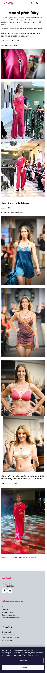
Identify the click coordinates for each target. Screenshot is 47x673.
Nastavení (23, 661)
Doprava (5, 610)
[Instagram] (9, 590)
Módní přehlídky (7, 640)
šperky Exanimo (19, 18)
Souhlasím (22, 667)
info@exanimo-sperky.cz (10, 584)
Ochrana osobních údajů (10, 618)
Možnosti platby (7, 612)
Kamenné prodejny (8, 635)
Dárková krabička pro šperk (11, 637)
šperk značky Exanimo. (29, 557)
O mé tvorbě (6, 632)
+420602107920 (8, 586)
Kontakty (5, 607)
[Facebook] (4, 590)
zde (36, 655)
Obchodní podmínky (9, 615)
